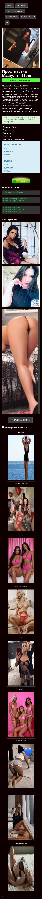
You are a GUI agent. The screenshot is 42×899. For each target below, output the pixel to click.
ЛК (7, 22)
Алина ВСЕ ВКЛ (21, 740)
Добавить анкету (28, 17)
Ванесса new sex (21, 843)
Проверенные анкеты (14, 11)
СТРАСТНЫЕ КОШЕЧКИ (21, 483)
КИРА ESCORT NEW (21, 586)
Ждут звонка (21, 5)
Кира (21, 535)
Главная (9, 5)
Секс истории (11, 17)
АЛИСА (21, 638)
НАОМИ (21, 689)
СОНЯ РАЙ (21, 792)
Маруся (21, 432)
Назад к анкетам (20, 420)
